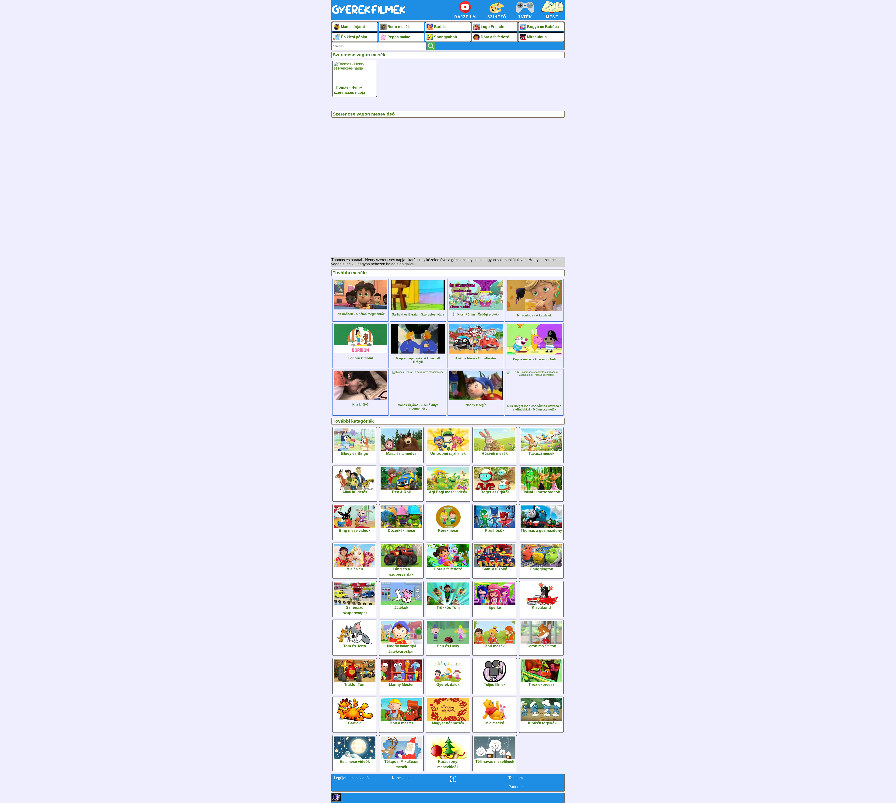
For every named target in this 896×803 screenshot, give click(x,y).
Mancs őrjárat (353, 27)
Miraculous (537, 37)
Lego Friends (492, 27)
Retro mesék (398, 27)
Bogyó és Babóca (543, 27)
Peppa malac (398, 37)
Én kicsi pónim (354, 37)
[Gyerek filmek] (368, 14)
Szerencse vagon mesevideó (364, 114)
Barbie (440, 27)
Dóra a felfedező (495, 37)
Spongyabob (445, 37)
